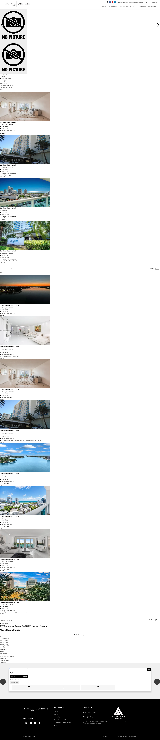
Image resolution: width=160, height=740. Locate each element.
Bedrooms (5, 126)
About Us (57, 717)
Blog (55, 725)
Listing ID (4, 125)
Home (104, 6)
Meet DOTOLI (142, 6)
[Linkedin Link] (115, 2)
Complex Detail (6, 78)
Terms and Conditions (109, 736)
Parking (4, 132)
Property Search (112, 6)
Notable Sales (152, 6)
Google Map (5, 623)
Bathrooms (5, 128)
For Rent (4, 82)
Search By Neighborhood (127, 6)
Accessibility (133, 736)
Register (125, 2)
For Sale (4, 80)
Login (121, 2)
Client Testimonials (60, 720)
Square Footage (6, 130)
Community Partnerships (62, 722)
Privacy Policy (122, 736)
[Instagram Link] (107, 2)
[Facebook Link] (110, 2)
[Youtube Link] (112, 2)
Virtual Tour (14, 682)
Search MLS (58, 714)
